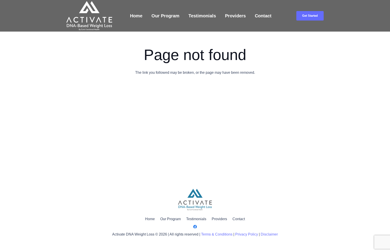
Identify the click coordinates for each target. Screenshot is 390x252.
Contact (238, 219)
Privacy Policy (246, 234)
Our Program (170, 219)
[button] (274, 15)
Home (150, 219)
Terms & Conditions (216, 234)
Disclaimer (269, 234)
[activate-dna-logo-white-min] (89, 15)
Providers (219, 219)
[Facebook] (195, 226)
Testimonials (196, 219)
